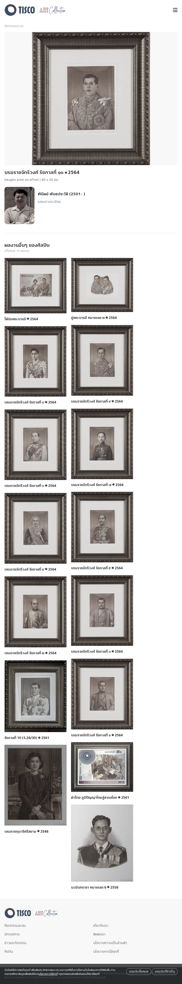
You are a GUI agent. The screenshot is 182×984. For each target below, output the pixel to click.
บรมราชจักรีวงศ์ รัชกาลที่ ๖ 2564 (30, 485)
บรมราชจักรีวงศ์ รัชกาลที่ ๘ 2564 (30, 402)
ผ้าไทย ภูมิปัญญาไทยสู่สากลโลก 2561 (100, 797)
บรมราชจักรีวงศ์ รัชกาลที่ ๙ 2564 (97, 401)
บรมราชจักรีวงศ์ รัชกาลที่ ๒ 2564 (30, 653)
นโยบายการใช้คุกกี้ (106, 951)
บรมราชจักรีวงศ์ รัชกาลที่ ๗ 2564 (97, 484)
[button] (174, 10)
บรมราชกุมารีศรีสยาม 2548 (26, 831)
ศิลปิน (8, 951)
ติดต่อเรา (99, 934)
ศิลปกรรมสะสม (14, 26)
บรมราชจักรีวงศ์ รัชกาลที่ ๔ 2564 (30, 569)
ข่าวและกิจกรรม (15, 943)
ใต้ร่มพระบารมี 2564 (21, 319)
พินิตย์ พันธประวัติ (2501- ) (61, 194)
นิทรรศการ (12, 934)
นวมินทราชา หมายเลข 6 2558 (94, 887)
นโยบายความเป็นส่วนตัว (110, 943)
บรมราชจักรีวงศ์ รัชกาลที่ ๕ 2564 (97, 568)
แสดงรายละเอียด (49, 201)
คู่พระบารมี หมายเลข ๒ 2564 (94, 317)
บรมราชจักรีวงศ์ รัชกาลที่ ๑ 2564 (97, 735)
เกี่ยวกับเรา (100, 925)
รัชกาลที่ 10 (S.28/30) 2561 (26, 737)
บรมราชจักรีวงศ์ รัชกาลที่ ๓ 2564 (97, 651)
